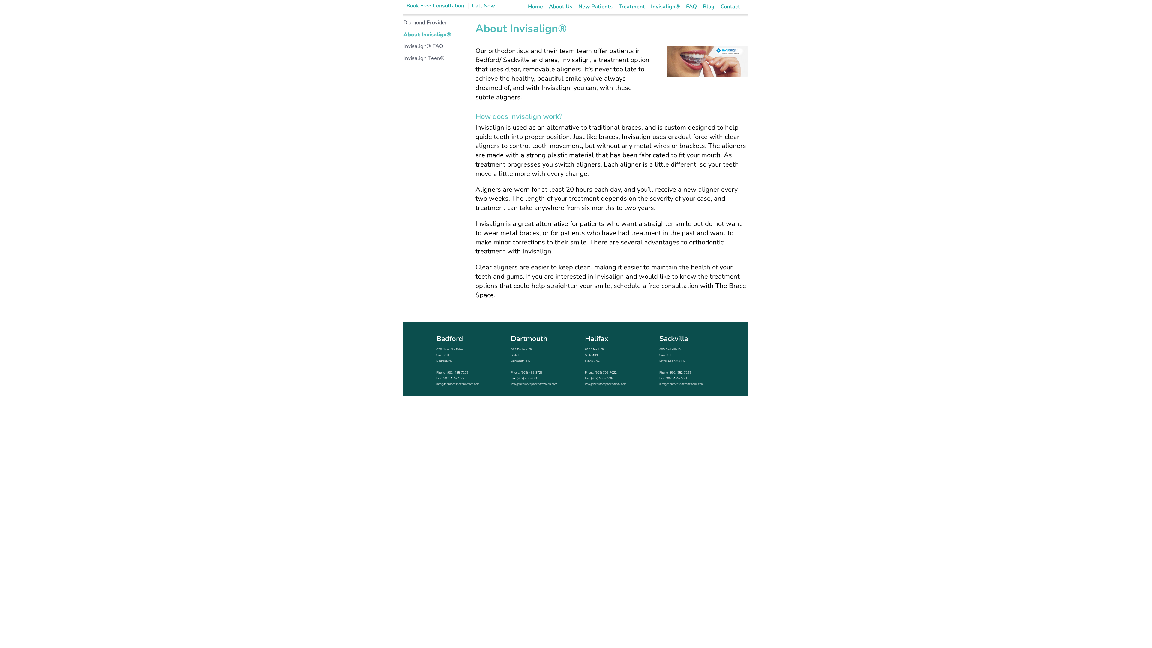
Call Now (483, 5)
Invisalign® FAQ (423, 46)
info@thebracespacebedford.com (457, 384)
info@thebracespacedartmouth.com (534, 384)
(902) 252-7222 (680, 372)
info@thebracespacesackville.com (681, 384)
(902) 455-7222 (457, 372)
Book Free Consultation (435, 5)
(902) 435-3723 (532, 372)
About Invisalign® (427, 34)
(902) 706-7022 (606, 372)
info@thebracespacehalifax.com (605, 384)
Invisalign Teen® (424, 58)
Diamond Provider (425, 22)
